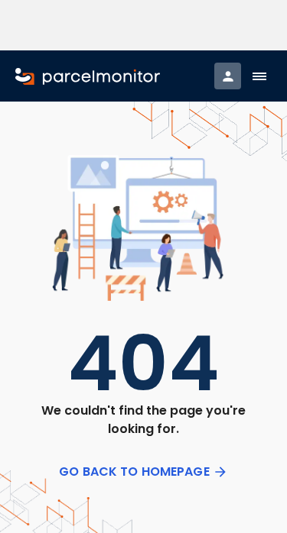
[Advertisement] (144, 25)
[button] (259, 76)
